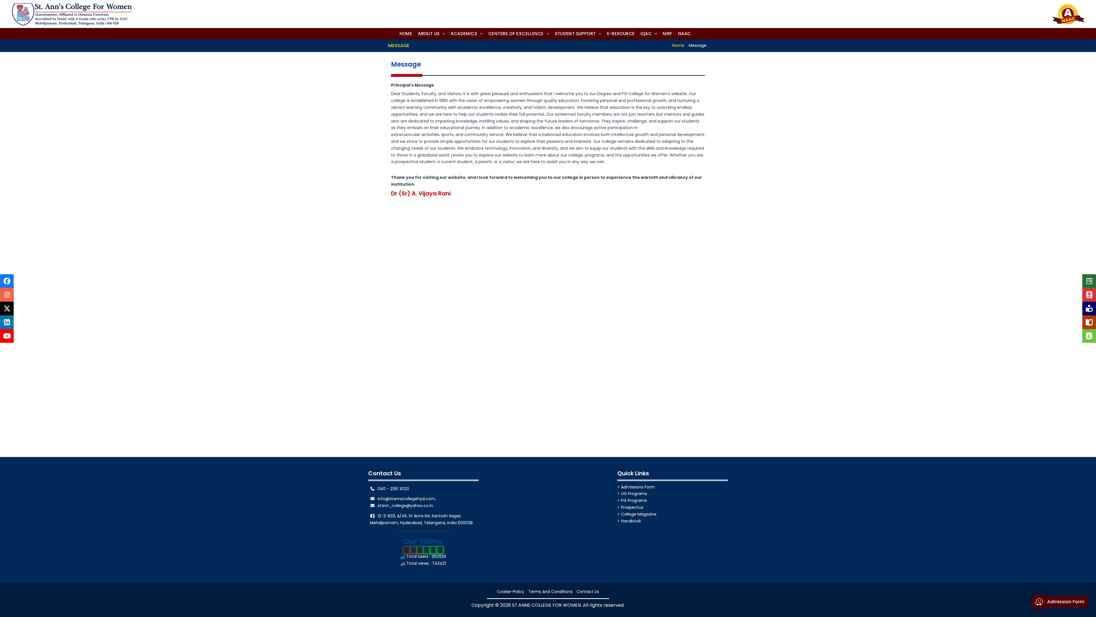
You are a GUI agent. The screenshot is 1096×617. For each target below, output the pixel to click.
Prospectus (632, 507)
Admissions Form (638, 487)
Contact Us (588, 591)
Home (678, 45)
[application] (442, 33)
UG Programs (634, 493)
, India (451, 523)
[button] (431, 33)
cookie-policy (510, 591)
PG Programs (634, 500)
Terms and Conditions (550, 591)
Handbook (631, 521)
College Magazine (638, 514)
